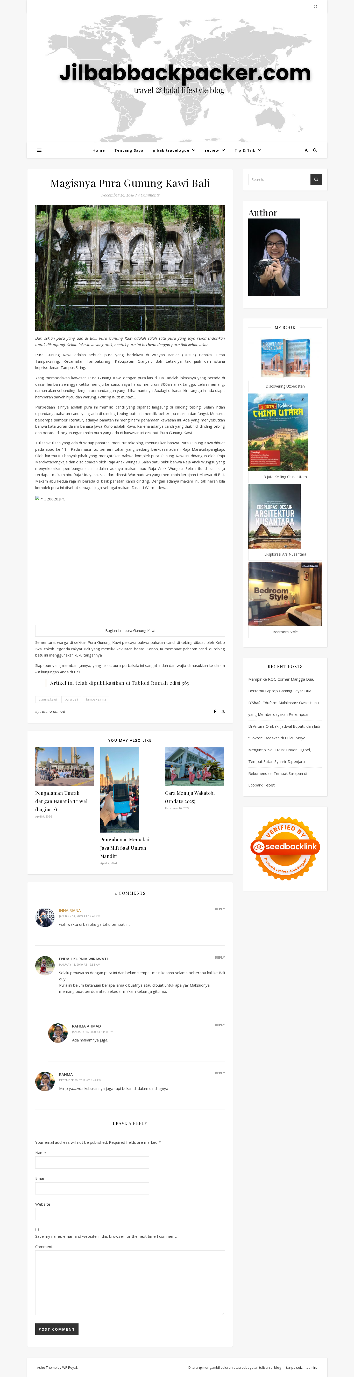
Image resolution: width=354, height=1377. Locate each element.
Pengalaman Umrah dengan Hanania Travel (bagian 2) (61, 801)
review (212, 150)
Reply (220, 909)
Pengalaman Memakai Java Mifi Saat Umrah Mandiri (124, 847)
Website (42, 1204)
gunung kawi (48, 699)
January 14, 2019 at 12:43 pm (79, 916)
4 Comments (148, 195)
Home (99, 150)
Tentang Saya (129, 150)
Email (40, 1178)
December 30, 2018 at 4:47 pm (80, 1080)
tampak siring (96, 699)
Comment (44, 1246)
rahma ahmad (52, 711)
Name (40, 1152)
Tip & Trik (245, 150)
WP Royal (69, 1367)
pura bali (71, 699)
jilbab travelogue (171, 150)
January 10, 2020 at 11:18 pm (92, 1032)
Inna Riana (70, 910)
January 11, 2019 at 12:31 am (79, 964)
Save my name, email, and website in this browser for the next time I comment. (106, 1236)
